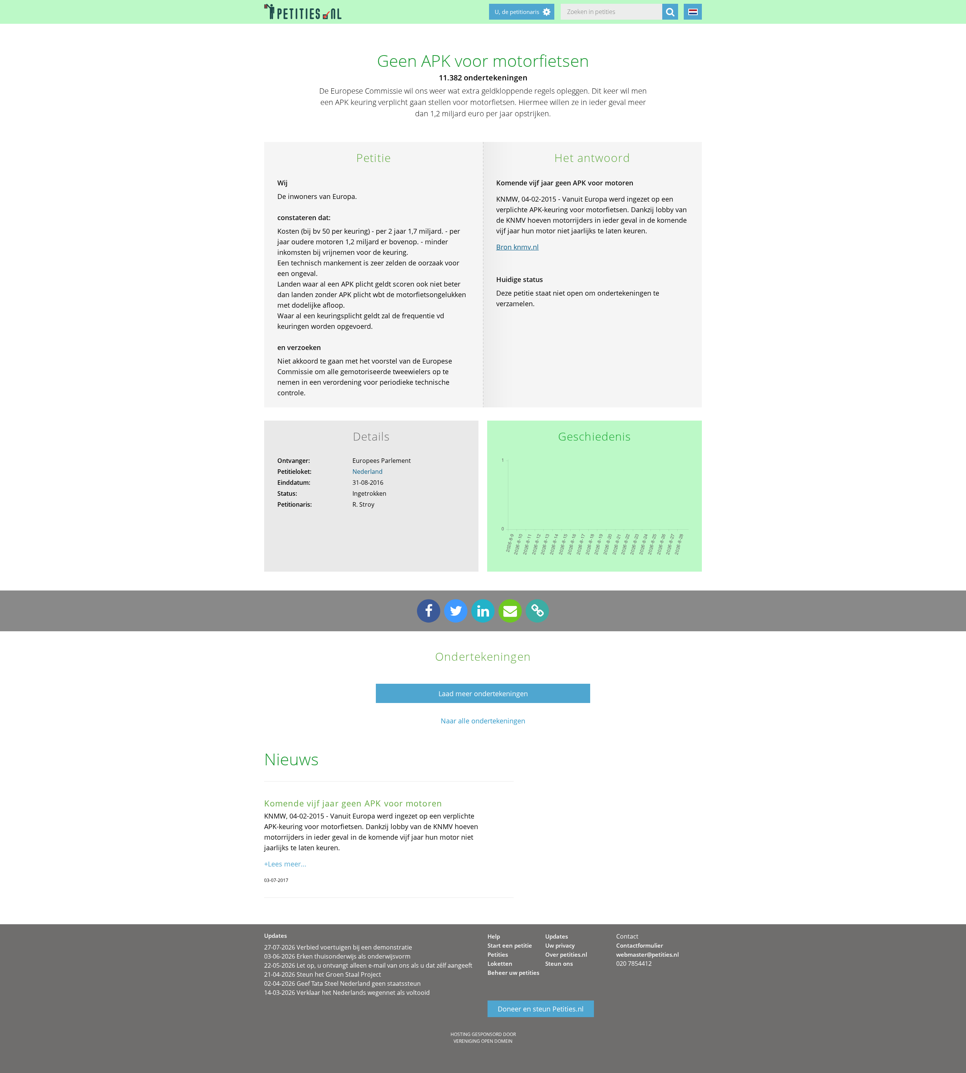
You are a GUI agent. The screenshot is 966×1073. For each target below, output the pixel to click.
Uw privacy (560, 945)
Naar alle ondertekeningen (483, 721)
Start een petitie (510, 945)
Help (494, 936)
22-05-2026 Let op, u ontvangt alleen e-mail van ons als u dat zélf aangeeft (368, 965)
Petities (498, 954)
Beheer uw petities (513, 972)
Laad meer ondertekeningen (483, 693)
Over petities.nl (566, 954)
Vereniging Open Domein (483, 1041)
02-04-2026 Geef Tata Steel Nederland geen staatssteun (342, 983)
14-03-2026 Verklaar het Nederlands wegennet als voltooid (347, 992)
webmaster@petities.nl (647, 954)
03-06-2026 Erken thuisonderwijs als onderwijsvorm (337, 956)
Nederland (367, 471)
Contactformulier (639, 945)
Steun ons (559, 963)
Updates (556, 936)
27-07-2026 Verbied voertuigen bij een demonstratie (338, 947)
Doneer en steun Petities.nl (541, 1008)
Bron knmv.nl (517, 246)
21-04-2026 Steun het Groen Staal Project (322, 974)
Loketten (500, 963)
